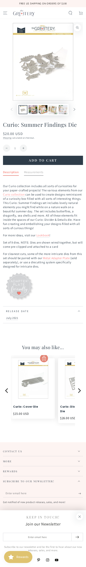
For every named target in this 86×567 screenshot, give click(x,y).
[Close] (79, 516)
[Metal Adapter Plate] (19, 299)
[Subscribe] (80, 493)
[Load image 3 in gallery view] (43, 109)
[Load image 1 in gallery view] (23, 109)
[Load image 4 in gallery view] (53, 109)
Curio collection (14, 194)
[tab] (11, 173)
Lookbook (43, 235)
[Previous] (7, 390)
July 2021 (12, 318)
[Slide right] (74, 109)
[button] (70, 13)
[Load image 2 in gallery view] (33, 109)
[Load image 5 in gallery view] (63, 109)
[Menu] (5, 13)
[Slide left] (11, 109)
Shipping (7, 138)
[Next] (79, 390)
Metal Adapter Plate (56, 258)
